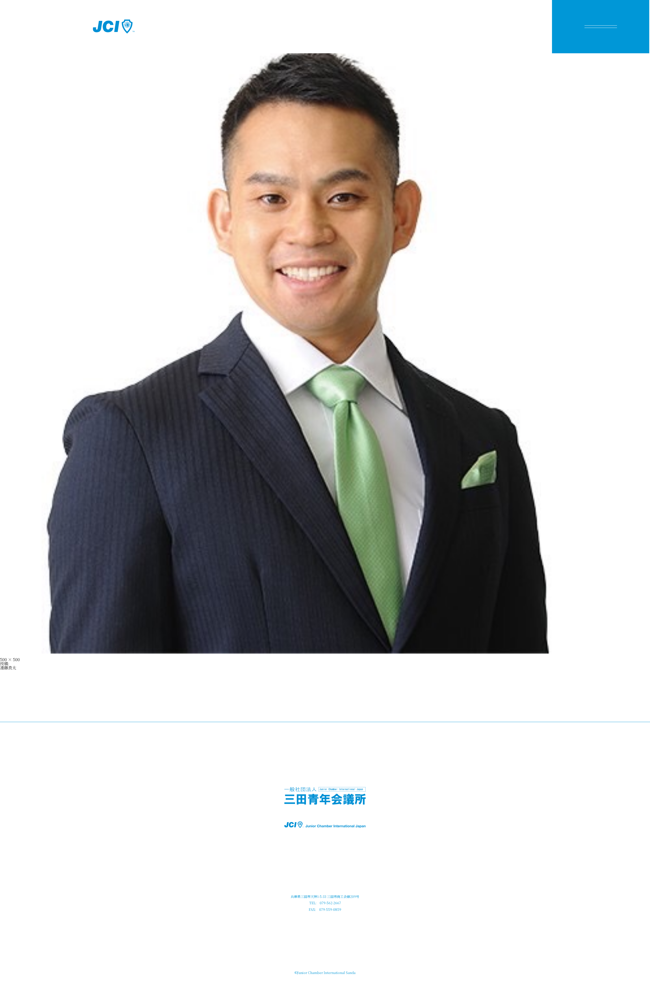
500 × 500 (10, 659)
